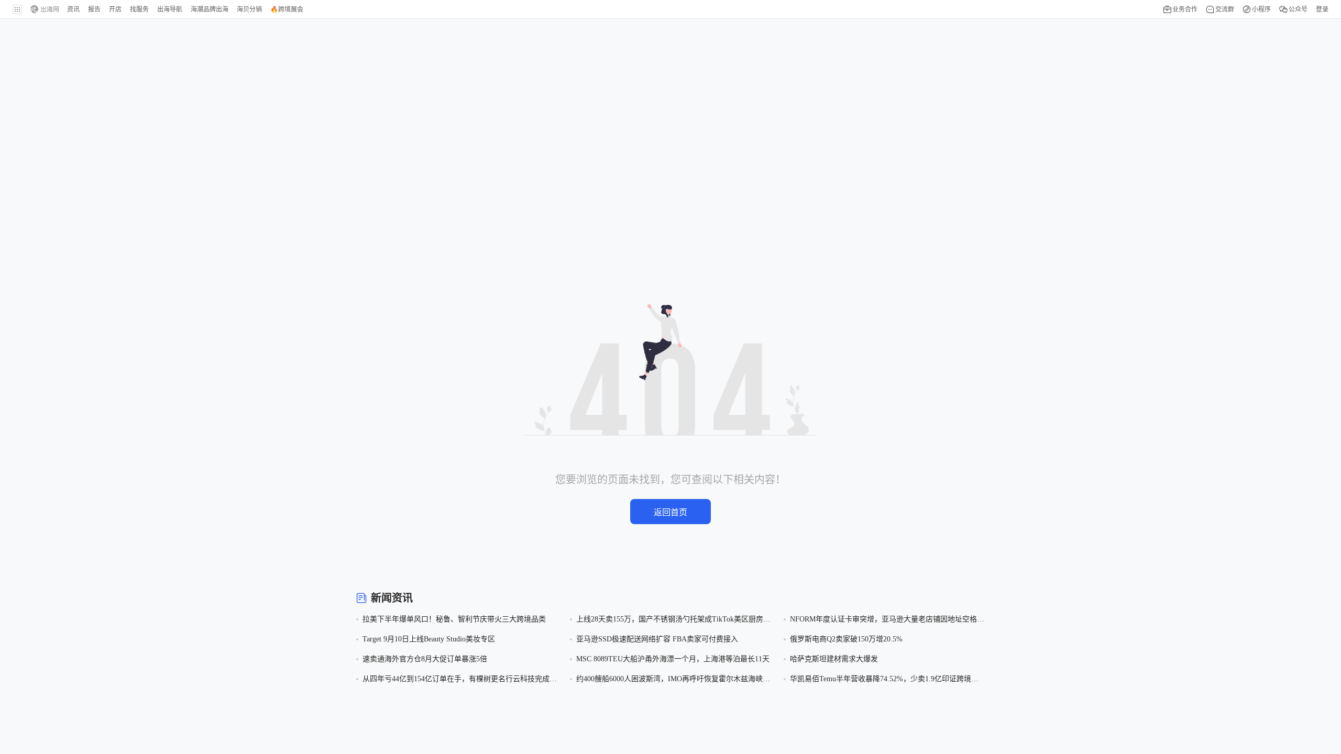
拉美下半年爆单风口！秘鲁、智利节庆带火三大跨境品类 (454, 619)
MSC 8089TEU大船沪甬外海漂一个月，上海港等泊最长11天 (673, 659)
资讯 (73, 9)
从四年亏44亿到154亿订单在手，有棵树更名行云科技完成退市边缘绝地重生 (459, 680)
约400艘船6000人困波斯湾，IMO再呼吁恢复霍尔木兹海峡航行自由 (673, 680)
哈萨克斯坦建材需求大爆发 (834, 659)
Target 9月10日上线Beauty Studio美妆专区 (428, 639)
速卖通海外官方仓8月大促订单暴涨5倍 (424, 659)
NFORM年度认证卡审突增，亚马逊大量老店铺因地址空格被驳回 (887, 620)
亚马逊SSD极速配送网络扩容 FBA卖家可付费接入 (657, 639)
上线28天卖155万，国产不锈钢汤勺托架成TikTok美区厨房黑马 (673, 620)
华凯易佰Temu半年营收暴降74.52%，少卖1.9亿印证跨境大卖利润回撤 (884, 680)
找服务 (139, 9)
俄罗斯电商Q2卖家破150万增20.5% (846, 639)
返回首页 (670, 512)
